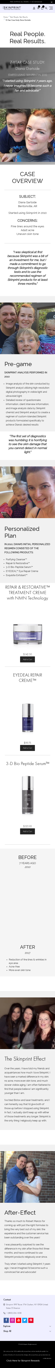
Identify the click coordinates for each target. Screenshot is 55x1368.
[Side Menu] (50, 8)
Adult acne (27, 230)
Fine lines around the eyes (27, 226)
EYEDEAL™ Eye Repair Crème (22, 571)
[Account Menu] (34, 8)
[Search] (46, 8)
